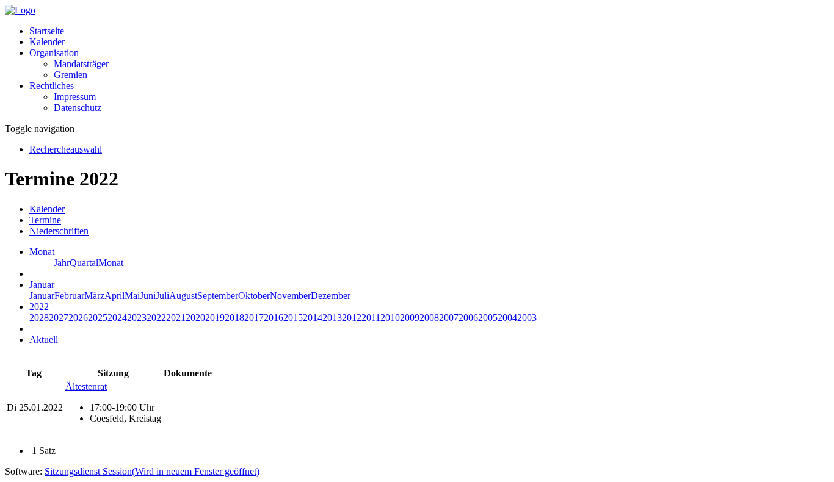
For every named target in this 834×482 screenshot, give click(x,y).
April (114, 295)
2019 (215, 317)
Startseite (46, 31)
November (290, 295)
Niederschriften (59, 231)
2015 (293, 317)
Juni (148, 295)
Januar (41, 295)
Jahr (62, 262)
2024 (117, 317)
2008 (429, 317)
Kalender (47, 42)
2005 (488, 317)
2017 (254, 317)
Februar (69, 295)
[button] (54, 53)
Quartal (84, 262)
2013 (332, 317)
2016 (273, 317)
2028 (39, 317)
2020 (195, 317)
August (183, 295)
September (217, 295)
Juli (162, 295)
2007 (449, 317)
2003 (527, 317)
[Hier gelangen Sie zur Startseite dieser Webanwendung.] (20, 10)
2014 (312, 317)
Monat (110, 262)
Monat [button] (41, 251)
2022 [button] (39, 306)
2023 (137, 317)
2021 (176, 317)
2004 (507, 317)
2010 (390, 317)
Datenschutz (77, 108)
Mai (132, 295)
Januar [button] (41, 284)
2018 (234, 317)
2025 (97, 317)
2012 (351, 317)
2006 (468, 317)
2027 (58, 317)
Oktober (254, 295)
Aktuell (43, 339)
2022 (156, 317)
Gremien (70, 75)
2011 (370, 317)
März (94, 295)
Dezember (330, 295)
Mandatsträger (81, 64)
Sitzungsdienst (152, 471)
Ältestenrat (86, 386)
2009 (409, 317)
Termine (45, 220)
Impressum (75, 97)
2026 (78, 317)
